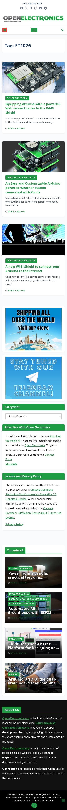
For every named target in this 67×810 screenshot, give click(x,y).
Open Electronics (35, 445)
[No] (63, 800)
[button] (62, 30)
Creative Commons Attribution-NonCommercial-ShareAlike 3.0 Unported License (30, 494)
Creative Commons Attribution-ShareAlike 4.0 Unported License (33, 513)
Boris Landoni (16, 128)
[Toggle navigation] (34, 30)
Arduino (13, 674)
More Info (11, 464)
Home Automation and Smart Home (29, 599)
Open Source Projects (21, 177)
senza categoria (17, 98)
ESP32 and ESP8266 (19, 594)
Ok (34, 805)
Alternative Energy (20, 568)
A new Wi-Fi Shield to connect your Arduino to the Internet (32, 268)
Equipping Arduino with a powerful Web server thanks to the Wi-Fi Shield (32, 108)
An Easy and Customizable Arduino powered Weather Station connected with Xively (32, 187)
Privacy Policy (14, 524)
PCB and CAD (15, 639)
